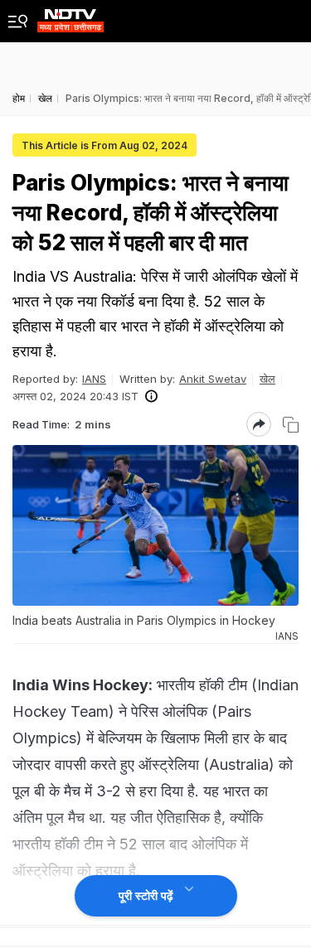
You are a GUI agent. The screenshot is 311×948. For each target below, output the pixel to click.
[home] (70, 16)
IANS (94, 378)
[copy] (291, 425)
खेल (267, 378)
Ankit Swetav (212, 378)
